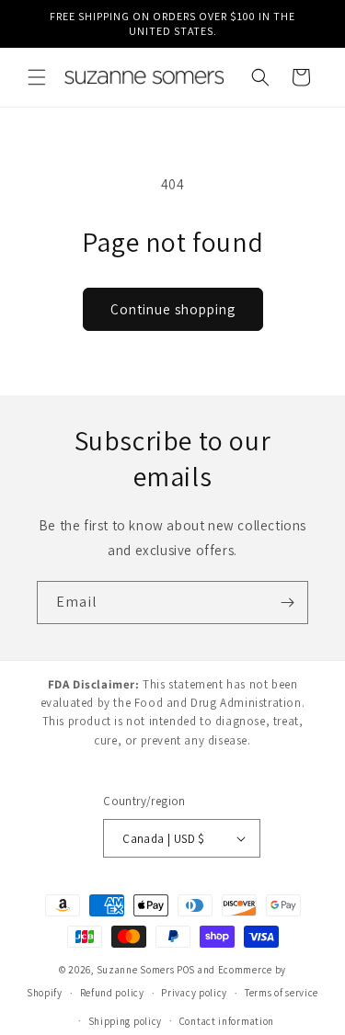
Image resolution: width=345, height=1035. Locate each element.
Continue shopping (173, 309)
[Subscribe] (287, 602)
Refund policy (112, 992)
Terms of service (281, 992)
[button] (37, 77)
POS (186, 969)
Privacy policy (194, 992)
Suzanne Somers (136, 969)
